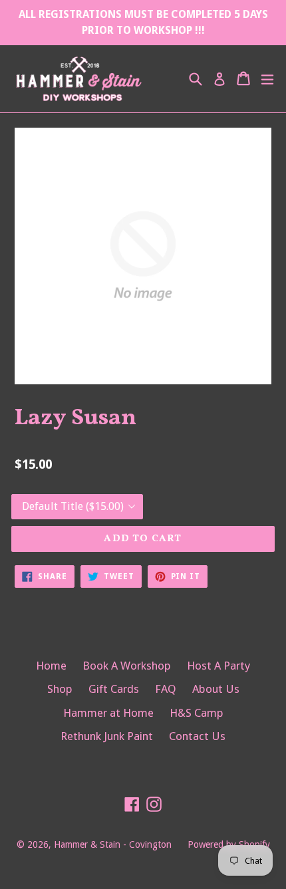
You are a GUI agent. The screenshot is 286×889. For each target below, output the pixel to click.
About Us (215, 689)
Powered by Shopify (229, 844)
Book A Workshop (126, 665)
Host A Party (218, 665)
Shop (59, 689)
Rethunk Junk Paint (107, 736)
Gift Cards (113, 689)
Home (51, 665)
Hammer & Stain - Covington (113, 844)
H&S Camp (196, 712)
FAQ (165, 689)
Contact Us (197, 736)
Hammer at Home (108, 712)
